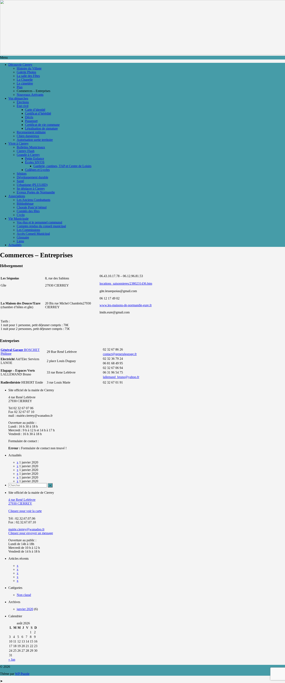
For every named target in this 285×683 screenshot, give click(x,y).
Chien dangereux (28, 136)
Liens (20, 241)
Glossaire (23, 237)
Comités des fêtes (28, 211)
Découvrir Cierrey (20, 64)
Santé (20, 181)
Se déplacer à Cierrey (31, 188)
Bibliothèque (25, 203)
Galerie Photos (26, 72)
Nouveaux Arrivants (30, 94)
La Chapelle (25, 79)
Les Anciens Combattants (33, 200)
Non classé (24, 595)
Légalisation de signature (41, 128)
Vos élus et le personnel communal (39, 222)
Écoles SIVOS (34, 162)
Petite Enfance (34, 158)
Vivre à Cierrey (18, 143)
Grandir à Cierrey (28, 155)
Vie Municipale (18, 218)
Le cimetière (25, 83)
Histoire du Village (29, 68)
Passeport (31, 121)
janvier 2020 (25, 609)
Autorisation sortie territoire (35, 139)
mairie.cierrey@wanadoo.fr (26, 529)
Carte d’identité (35, 109)
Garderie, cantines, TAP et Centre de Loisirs (62, 166)
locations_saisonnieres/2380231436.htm (126, 283)
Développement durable (32, 177)
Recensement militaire (31, 132)
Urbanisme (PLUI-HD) (32, 185)
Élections (23, 102)
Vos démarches (18, 98)
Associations (16, 196)
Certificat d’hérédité (38, 113)
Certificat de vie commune (42, 124)
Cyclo (21, 215)
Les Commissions (28, 230)
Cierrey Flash (25, 151)
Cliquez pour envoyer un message (30, 533)
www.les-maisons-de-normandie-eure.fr (126, 305)
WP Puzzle (22, 673)
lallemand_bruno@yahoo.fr (121, 377)
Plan (20, 87)
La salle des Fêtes (28, 76)
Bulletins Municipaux (31, 147)
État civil (22, 106)
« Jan (11, 659)
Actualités (14, 245)
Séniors (21, 173)
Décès (29, 117)
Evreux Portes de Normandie (36, 192)
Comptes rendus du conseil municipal (41, 226)
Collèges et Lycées (37, 170)
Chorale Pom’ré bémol (32, 207)
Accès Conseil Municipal (33, 233)
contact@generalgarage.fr (120, 354)
